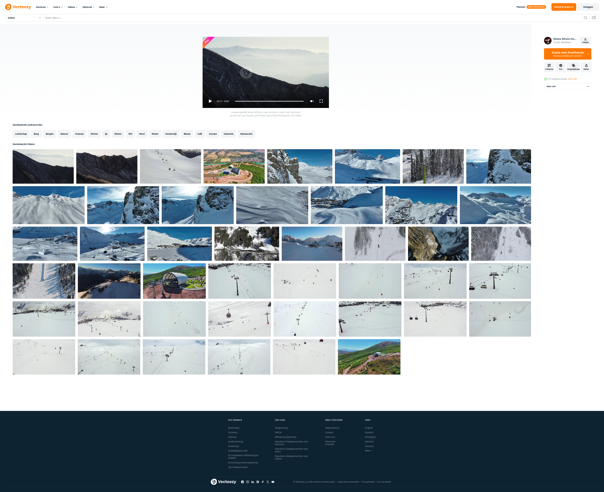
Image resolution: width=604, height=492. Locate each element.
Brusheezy (233, 427)
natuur (64, 133)
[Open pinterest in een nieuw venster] (257, 481)
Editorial (87, 7)
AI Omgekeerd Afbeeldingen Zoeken (243, 456)
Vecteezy (232, 432)
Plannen (521, 6)
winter (94, 133)
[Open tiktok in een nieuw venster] (262, 481)
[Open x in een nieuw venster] (268, 481)
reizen (118, 133)
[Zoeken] (585, 18)
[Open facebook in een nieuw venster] (242, 481)
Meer (102, 7)
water (155, 133)
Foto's (56, 7)
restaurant (246, 133)
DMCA (278, 432)
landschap (21, 133)
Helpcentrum (332, 427)
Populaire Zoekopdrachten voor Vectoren (291, 443)
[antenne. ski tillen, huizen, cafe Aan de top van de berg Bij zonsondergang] (109, 281)
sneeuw (79, 133)
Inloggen (588, 6)
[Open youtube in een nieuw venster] (273, 481)
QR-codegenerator (238, 467)
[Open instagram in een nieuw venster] (247, 481)
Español (369, 432)
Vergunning (281, 427)
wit (130, 133)
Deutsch (369, 441)
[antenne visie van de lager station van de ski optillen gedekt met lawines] (170, 166)
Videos (71, 7)
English (369, 427)
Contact (329, 432)
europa (213, 133)
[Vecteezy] (18, 7)
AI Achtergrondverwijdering (243, 462)
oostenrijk (171, 133)
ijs (106, 133)
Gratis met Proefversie (568, 54)
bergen (50, 133)
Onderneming (235, 441)
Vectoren (41, 7)
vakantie (228, 133)
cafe (199, 133)
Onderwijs (233, 446)
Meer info (551, 86)
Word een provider (330, 443)
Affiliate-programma (285, 436)
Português (370, 436)
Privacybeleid (368, 481)
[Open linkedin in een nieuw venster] (252, 481)
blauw (187, 133)
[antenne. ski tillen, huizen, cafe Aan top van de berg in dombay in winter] (312, 244)
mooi (142, 133)
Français (369, 446)
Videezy (232, 436)
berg (36, 133)
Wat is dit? (572, 79)
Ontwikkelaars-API (237, 450)
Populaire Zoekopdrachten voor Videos (291, 457)
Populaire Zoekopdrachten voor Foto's (291, 450)
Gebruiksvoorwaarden (348, 481)
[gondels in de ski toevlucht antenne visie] (239, 281)
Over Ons (330, 436)
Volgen (585, 42)
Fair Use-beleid (384, 481)
